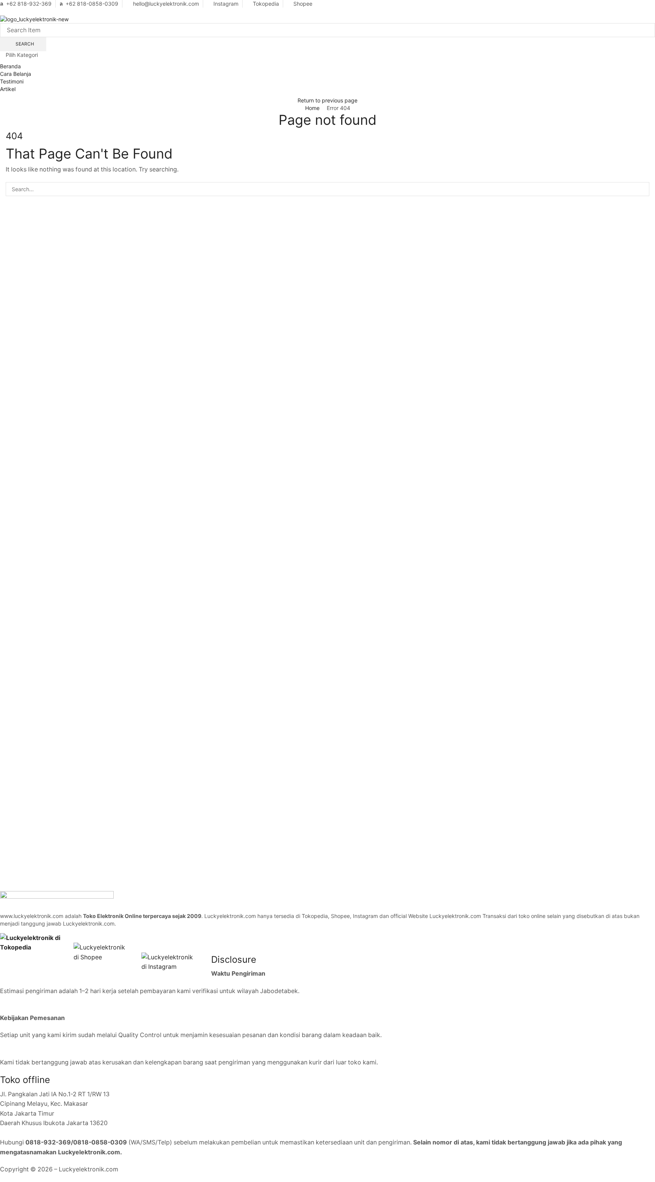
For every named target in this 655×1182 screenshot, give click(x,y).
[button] (2, 11)
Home (312, 108)
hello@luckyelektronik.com (166, 3)
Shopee (302, 3)
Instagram (225, 3)
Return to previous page (327, 100)
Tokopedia (266, 3)
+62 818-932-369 (29, 3)
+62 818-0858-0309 (92, 3)
